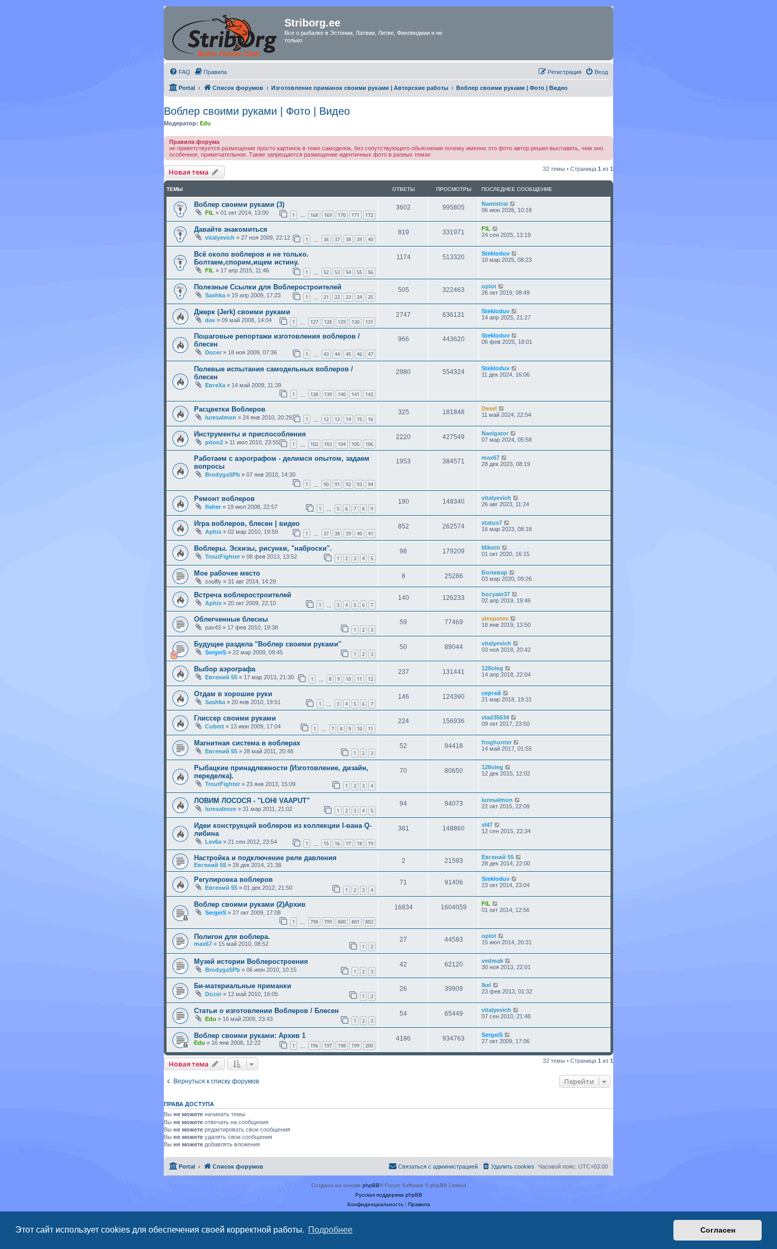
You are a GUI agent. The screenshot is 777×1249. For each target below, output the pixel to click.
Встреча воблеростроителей (242, 595)
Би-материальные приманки (242, 986)
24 (359, 297)
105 (355, 444)
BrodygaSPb (222, 474)
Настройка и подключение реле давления (265, 858)
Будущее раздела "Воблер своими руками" (267, 644)
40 (370, 239)
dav (210, 320)
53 (337, 272)
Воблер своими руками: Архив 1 (250, 1036)
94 (370, 484)
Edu (205, 123)
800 (342, 921)
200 (369, 1045)
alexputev (495, 618)
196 (314, 1045)
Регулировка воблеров (233, 879)
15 (359, 419)
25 (370, 297)
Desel (489, 408)
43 (326, 354)
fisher (213, 507)
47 (370, 354)
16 (370, 419)
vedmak (492, 961)
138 (314, 394)
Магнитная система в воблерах (247, 743)
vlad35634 (495, 717)
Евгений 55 (221, 677)
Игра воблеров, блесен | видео (247, 523)
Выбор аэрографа (224, 669)
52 (326, 272)
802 (369, 921)
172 (369, 215)
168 (314, 215)
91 (337, 484)
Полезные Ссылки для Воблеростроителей (267, 287)
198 (342, 1045)
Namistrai (495, 203)
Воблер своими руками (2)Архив (250, 904)
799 (328, 921)
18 (359, 843)
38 (348, 239)
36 (326, 239)
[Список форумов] (225, 33)
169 (328, 215)
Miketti (491, 547)
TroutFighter (222, 556)
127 (314, 321)
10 (348, 679)
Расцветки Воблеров (229, 409)
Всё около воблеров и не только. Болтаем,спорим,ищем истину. (251, 258)
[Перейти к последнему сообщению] (513, 203)
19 (370, 843)
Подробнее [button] (330, 1229)
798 (314, 921)
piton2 (214, 442)
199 (355, 1045)
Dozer (213, 352)
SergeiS (215, 652)
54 (348, 272)
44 (337, 354)
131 (369, 321)
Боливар (494, 572)
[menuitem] (179, 72)
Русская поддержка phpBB (388, 1195)
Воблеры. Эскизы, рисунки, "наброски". (263, 548)
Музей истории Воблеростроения (251, 961)
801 (355, 921)
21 (326, 297)
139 (328, 394)
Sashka (215, 295)
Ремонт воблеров (224, 499)
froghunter (497, 742)
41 (370, 533)
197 (328, 1045)
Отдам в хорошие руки (233, 694)
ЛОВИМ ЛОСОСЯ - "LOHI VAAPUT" (252, 801)
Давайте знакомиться (230, 229)
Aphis (213, 531)
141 (355, 394)
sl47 (487, 825)
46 (359, 354)
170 (342, 215)
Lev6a (213, 841)
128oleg (492, 668)
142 (369, 394)
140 (342, 394)
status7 (492, 522)
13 (337, 419)
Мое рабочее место (227, 573)
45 (348, 354)
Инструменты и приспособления (250, 434)
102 (314, 444)
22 (337, 297)
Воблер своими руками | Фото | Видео (257, 111)
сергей (491, 693)
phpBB (371, 1185)
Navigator (495, 433)
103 (328, 444)
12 (326, 419)
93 (359, 484)
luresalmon (220, 417)
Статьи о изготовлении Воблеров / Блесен (266, 1011)
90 (326, 484)
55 (359, 272)
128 (328, 321)
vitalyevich (220, 237)
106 (369, 444)
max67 (491, 457)
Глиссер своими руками (235, 718)
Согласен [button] (717, 1230)
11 (359, 679)
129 (342, 321)
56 (370, 272)
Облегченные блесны (231, 619)
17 (348, 843)
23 (348, 297)
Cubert (214, 726)
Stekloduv (496, 253)
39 (359, 239)
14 (348, 419)
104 (342, 444)
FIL (209, 212)
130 (355, 321)
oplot (489, 286)
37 (337, 239)
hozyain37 (496, 594)
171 (355, 215)
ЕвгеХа (215, 385)
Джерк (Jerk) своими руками (242, 312)
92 (348, 484)
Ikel (486, 985)
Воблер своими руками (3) (239, 204)
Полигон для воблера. (232, 937)
